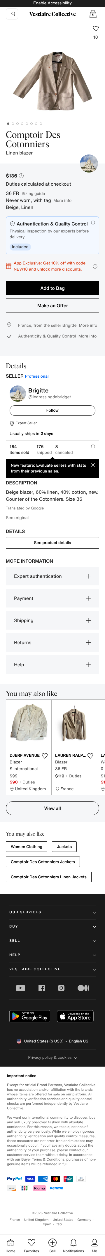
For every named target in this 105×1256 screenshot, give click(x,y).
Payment (23, 598)
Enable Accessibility (52, 3)
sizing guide (33, 193)
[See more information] (95, 266)
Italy (59, 1224)
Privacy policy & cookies (50, 1057)
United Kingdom (36, 1220)
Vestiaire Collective (35, 969)
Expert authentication (38, 576)
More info (62, 200)
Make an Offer (52, 305)
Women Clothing (26, 847)
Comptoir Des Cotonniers (33, 140)
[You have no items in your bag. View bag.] (93, 14)
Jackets (64, 847)
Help (19, 664)
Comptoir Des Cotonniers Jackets (43, 862)
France (15, 1220)
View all (52, 808)
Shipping (24, 620)
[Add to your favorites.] (44, 755)
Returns (22, 642)
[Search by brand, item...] (12, 13)
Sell (14, 940)
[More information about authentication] (93, 222)
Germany (84, 1220)
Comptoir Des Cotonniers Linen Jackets (49, 877)
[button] (93, 14)
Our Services (25, 912)
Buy (13, 926)
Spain (47, 1224)
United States (63, 1220)
